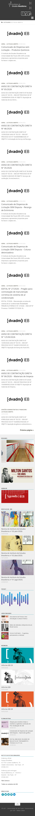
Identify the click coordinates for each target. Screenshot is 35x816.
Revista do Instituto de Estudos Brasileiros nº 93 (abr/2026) (13, 530)
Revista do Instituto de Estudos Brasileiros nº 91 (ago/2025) (13, 578)
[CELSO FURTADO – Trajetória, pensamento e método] (5, 635)
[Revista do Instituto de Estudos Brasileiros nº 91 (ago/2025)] (17, 567)
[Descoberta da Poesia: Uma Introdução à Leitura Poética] (5, 619)
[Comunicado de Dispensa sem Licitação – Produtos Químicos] (17, 33)
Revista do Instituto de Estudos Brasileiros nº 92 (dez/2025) (13, 554)
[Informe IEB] (17, 677)
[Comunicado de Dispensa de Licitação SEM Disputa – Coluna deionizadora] (17, 233)
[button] (3, 451)
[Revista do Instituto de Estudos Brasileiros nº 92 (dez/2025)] (17, 543)
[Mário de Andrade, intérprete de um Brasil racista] (5, 627)
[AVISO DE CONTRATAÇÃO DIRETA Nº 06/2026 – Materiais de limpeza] (17, 360)
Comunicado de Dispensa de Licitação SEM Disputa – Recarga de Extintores (16, 207)
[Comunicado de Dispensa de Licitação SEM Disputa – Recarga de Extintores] (17, 191)
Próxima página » (27, 430)
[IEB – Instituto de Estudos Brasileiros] (17, 4)
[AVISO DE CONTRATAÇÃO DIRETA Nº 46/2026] (17, 112)
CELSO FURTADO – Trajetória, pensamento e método (19, 634)
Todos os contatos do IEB (9, 784)
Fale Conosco (5, 780)
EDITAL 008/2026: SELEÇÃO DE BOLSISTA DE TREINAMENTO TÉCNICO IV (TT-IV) (20, 741)
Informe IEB (5, 687)
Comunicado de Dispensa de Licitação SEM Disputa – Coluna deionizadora (16, 249)
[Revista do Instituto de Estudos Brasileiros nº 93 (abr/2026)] (17, 519)
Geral (3, 44)
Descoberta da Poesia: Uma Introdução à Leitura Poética (18, 617)
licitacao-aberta (12, 44)
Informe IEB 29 (7, 665)
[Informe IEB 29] (17, 655)
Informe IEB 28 (7, 709)
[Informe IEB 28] (17, 699)
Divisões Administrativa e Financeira (14, 409)
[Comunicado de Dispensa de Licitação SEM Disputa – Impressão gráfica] (5, 733)
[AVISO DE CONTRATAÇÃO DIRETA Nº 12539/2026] (17, 321)
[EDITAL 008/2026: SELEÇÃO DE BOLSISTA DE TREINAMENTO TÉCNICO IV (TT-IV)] (5, 741)
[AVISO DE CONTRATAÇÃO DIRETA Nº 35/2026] (17, 151)
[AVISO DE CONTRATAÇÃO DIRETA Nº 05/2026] (17, 73)
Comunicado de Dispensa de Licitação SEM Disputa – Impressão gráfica (21, 732)
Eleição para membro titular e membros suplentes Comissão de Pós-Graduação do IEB (20, 724)
